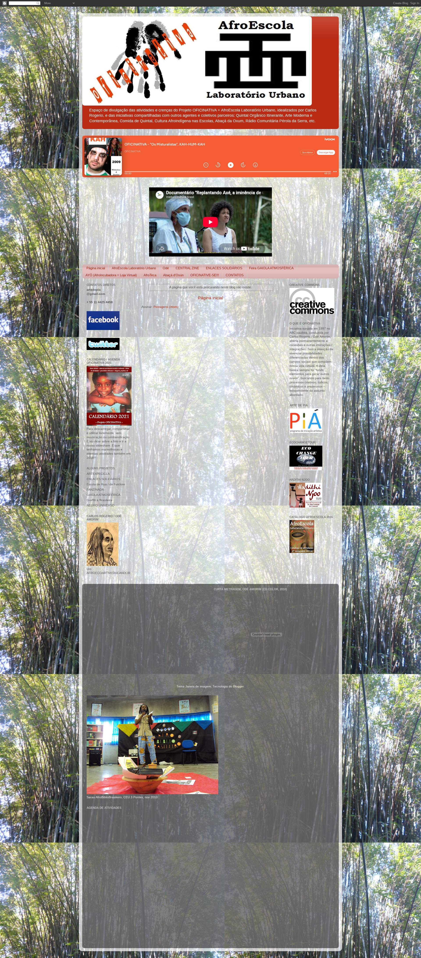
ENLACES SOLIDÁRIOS (224, 268)
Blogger (238, 686)
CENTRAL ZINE (187, 268)
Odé (166, 268)
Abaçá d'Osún (173, 275)
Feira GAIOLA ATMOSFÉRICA (271, 268)
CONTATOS (235, 275)
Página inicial (95, 268)
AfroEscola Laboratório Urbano (134, 268)
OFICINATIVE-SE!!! (204, 275)
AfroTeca (150, 275)
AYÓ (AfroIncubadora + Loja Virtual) (111, 275)
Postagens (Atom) (165, 307)
